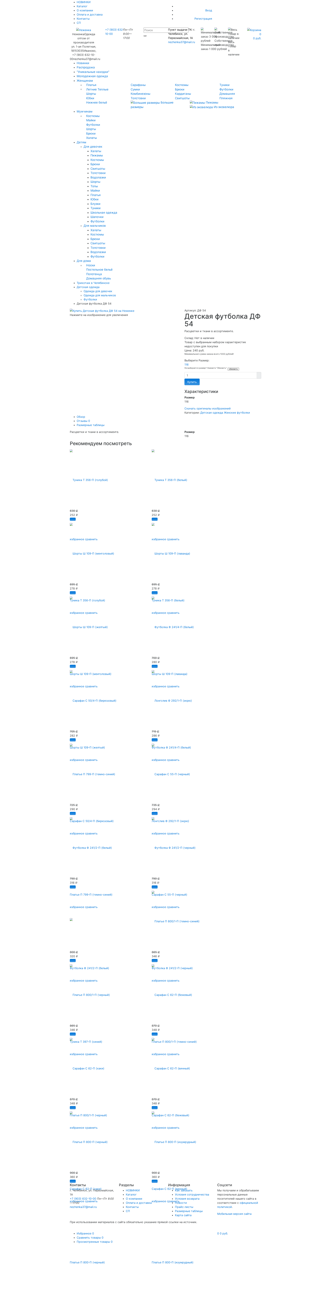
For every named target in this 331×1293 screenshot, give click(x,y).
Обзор (81, 416)
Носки (90, 265)
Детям (81, 142)
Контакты (83, 18)
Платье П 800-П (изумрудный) (172, 1262)
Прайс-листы (184, 1207)
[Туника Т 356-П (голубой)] (89, 478)
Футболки (226, 89)
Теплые (103, 89)
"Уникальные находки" (93, 72)
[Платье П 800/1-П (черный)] (90, 993)
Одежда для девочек (98, 291)
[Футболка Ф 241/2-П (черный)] (173, 846)
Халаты (91, 138)
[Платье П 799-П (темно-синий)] (92, 772)
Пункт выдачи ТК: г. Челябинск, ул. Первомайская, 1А (181, 34)
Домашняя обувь (98, 278)
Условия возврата (187, 1198)
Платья (91, 85)
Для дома (84, 261)
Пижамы (211, 102)
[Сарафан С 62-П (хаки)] (87, 1066)
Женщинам (85, 80)
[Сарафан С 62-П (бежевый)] (172, 993)
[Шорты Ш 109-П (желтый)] (89, 625)
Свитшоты (182, 98)
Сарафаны (138, 85)
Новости (181, 1202)
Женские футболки (237, 412)
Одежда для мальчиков (100, 295)
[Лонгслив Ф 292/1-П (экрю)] (172, 698)
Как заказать (184, 1190)
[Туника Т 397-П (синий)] (71, 919)
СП (79, 22)
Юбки (90, 98)
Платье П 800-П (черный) (87, 1262)
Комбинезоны (140, 93)
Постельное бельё (99, 269)
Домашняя (227, 93)
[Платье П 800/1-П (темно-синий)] (175, 919)
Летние (91, 89)
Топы (94, 186)
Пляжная (226, 98)
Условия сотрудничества (192, 1194)
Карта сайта (183, 1215)
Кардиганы (183, 93)
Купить (192, 382)
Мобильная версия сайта (234, 1213)
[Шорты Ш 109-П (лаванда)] (171, 551)
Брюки (179, 89)
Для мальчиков (95, 225)
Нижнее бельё (96, 102)
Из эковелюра (223, 107)
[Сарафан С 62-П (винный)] (171, 1066)
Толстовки (138, 98)
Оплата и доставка (90, 14)
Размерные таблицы (90, 425)
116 (186, 364)
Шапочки (97, 217)
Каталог (82, 6)
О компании (85, 10)
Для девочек (93, 146)
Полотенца (94, 274)
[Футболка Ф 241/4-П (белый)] (173, 625)
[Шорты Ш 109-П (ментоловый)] (92, 551)
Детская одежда (211, 412)
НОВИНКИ (133, 1190)
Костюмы (181, 85)
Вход (208, 10)
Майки (91, 120)
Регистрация (203, 18)
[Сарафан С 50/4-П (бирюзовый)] (93, 698)
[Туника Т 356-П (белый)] (169, 478)
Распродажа (86, 67)
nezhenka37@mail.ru (181, 42)
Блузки (95, 204)
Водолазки (98, 177)
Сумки (135, 89)
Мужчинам (84, 111)
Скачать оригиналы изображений (207, 408)
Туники (224, 85)
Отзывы (83, 421)
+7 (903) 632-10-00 (83, 1198)
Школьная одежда (104, 212)
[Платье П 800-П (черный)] (89, 1140)
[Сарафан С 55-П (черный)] (171, 772)
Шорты (91, 93)
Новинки (83, 63)
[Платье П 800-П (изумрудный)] (174, 1140)
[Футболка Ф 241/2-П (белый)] (91, 846)
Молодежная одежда (92, 76)
